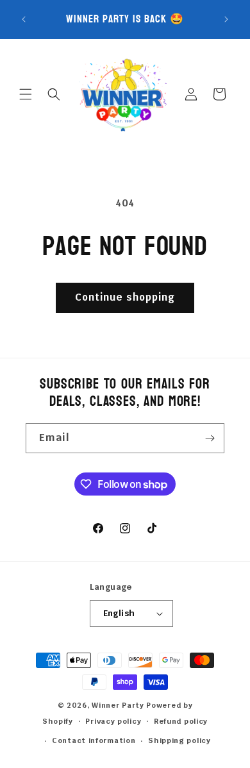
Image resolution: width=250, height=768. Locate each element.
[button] (26, 94)
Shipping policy (179, 740)
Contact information (93, 740)
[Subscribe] (210, 438)
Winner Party (118, 705)
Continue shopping (125, 297)
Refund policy (181, 721)
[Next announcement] (226, 19)
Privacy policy (113, 721)
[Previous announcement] (24, 19)
